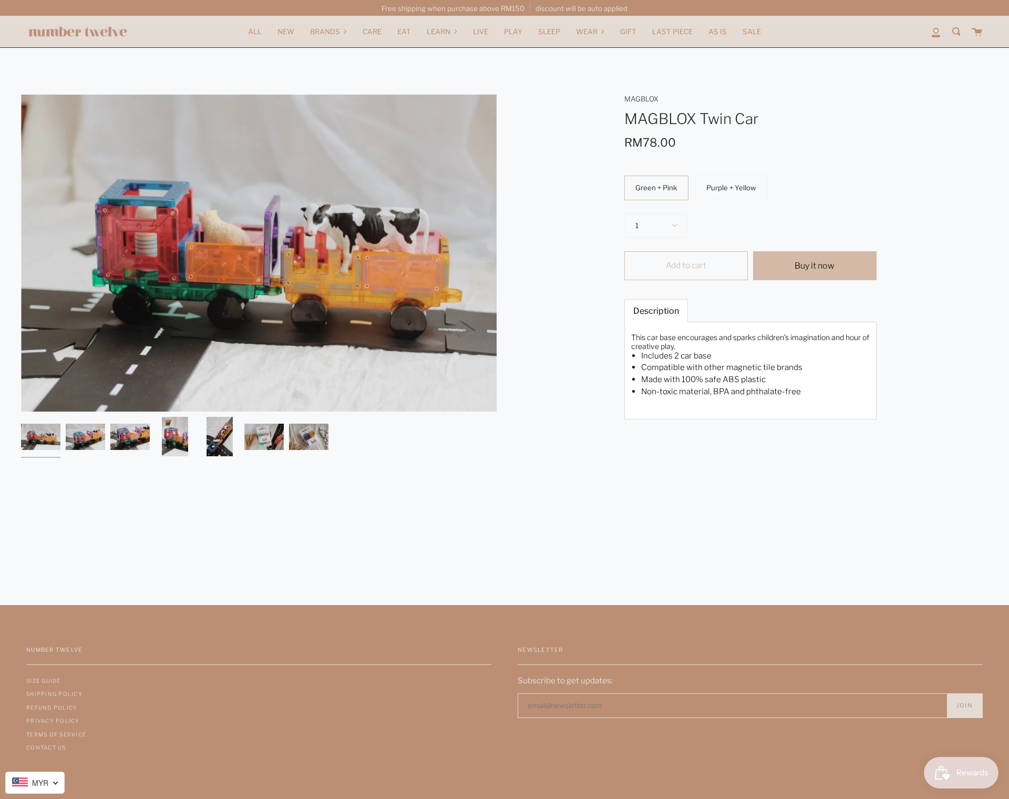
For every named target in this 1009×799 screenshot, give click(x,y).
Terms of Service (56, 734)
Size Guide (43, 681)
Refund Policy (51, 707)
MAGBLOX (641, 99)
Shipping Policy (54, 694)
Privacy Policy (53, 721)
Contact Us (46, 747)
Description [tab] (656, 311)
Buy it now (815, 266)
